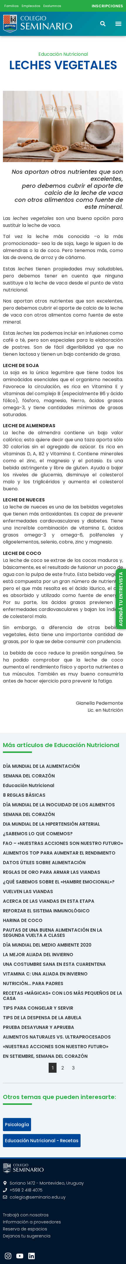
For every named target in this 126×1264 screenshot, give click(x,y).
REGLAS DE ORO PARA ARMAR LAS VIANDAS (51, 872)
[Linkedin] (31, 1256)
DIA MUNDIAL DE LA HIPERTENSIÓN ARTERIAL (51, 824)
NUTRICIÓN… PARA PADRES (33, 983)
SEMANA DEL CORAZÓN (29, 776)
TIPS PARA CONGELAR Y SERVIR (38, 1008)
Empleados (31, 6)
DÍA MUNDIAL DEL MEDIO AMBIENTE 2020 (47, 945)
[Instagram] (8, 1256)
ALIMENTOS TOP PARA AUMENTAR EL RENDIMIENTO (59, 853)
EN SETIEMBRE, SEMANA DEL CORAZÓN (45, 1056)
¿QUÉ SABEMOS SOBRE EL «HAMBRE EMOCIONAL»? (59, 882)
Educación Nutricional (63, 54)
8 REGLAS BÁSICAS (24, 795)
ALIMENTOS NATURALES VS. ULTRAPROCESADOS (57, 1037)
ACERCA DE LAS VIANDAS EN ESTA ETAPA (48, 901)
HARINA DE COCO (22, 920)
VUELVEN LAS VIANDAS (28, 891)
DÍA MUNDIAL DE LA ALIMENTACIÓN (41, 766)
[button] (118, 24)
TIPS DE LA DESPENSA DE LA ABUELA (42, 1018)
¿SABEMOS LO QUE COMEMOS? (38, 834)
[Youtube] (20, 1256)
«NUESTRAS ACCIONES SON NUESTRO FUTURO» (55, 1047)
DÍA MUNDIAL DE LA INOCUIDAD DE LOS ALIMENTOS (59, 805)
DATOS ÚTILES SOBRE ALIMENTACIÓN (44, 863)
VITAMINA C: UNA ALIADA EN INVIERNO (45, 974)
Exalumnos (52, 6)
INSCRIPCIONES (107, 6)
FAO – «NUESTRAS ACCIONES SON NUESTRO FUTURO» (63, 843)
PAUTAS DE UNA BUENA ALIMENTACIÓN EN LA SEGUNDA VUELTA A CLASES (52, 932)
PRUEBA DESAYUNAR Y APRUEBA (38, 1027)
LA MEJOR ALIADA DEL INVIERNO (38, 955)
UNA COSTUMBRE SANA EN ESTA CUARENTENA (54, 964)
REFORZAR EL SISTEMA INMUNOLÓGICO (46, 911)
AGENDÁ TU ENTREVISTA (121, 598)
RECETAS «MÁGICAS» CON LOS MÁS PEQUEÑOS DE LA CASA (62, 995)
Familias (11, 6)
